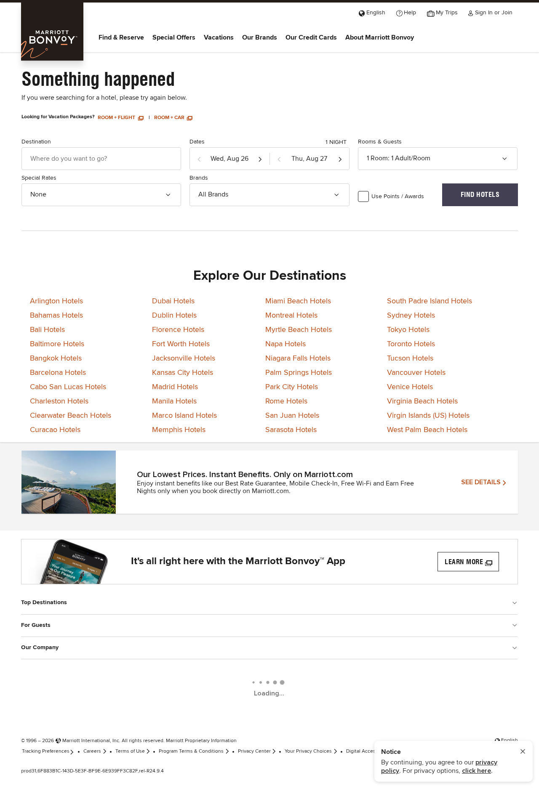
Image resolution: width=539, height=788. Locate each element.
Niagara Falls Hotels (298, 358)
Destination (36, 142)
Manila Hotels (174, 401)
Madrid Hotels (175, 387)
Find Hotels (480, 195)
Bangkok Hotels (56, 358)
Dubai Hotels (173, 301)
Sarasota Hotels (291, 430)
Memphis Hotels (178, 430)
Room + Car (170, 117)
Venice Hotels (410, 387)
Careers (92, 751)
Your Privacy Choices (308, 751)
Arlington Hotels (56, 301)
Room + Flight (117, 117)
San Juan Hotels (292, 415)
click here (476, 770)
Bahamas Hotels (56, 315)
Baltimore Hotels (57, 344)
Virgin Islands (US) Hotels (428, 415)
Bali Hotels (47, 330)
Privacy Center (254, 751)
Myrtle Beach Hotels (298, 330)
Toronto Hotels (411, 344)
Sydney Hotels (411, 315)
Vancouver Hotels (416, 373)
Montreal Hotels (291, 315)
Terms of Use (130, 751)
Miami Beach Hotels (298, 301)
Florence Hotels (178, 330)
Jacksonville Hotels (183, 358)
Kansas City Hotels (182, 373)
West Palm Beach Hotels (427, 430)
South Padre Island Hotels (429, 301)
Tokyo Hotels (408, 330)
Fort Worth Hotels (181, 344)
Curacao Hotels (55, 430)
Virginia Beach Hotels (422, 401)
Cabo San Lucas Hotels (68, 387)
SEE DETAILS (481, 482)
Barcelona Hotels (58, 373)
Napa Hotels (285, 344)
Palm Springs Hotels (298, 373)
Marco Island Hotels (184, 415)
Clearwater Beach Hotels (70, 415)
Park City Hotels (291, 387)
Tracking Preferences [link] (45, 751)
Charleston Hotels (59, 401)
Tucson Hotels (410, 358)
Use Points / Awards (397, 196)
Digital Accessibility (368, 751)
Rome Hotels (286, 401)
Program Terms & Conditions (191, 751)
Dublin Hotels (174, 315)
